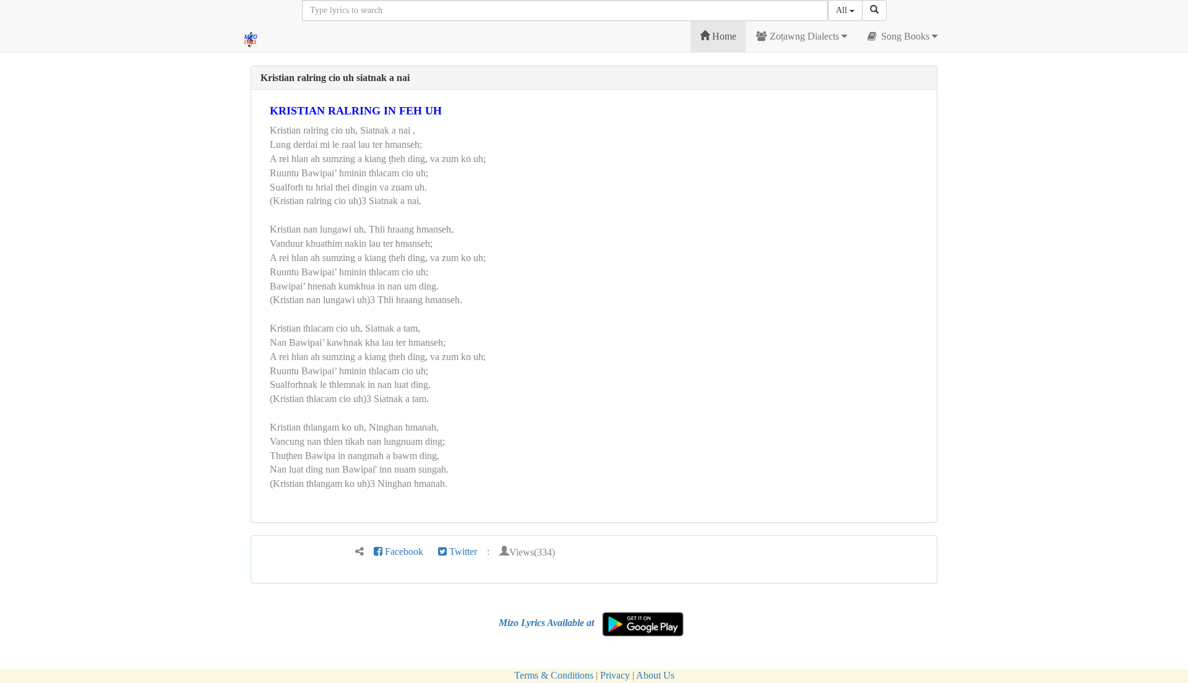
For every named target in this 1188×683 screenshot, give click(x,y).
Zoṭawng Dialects (804, 36)
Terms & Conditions (553, 675)
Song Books (905, 36)
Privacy (615, 675)
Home (723, 36)
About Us (655, 675)
